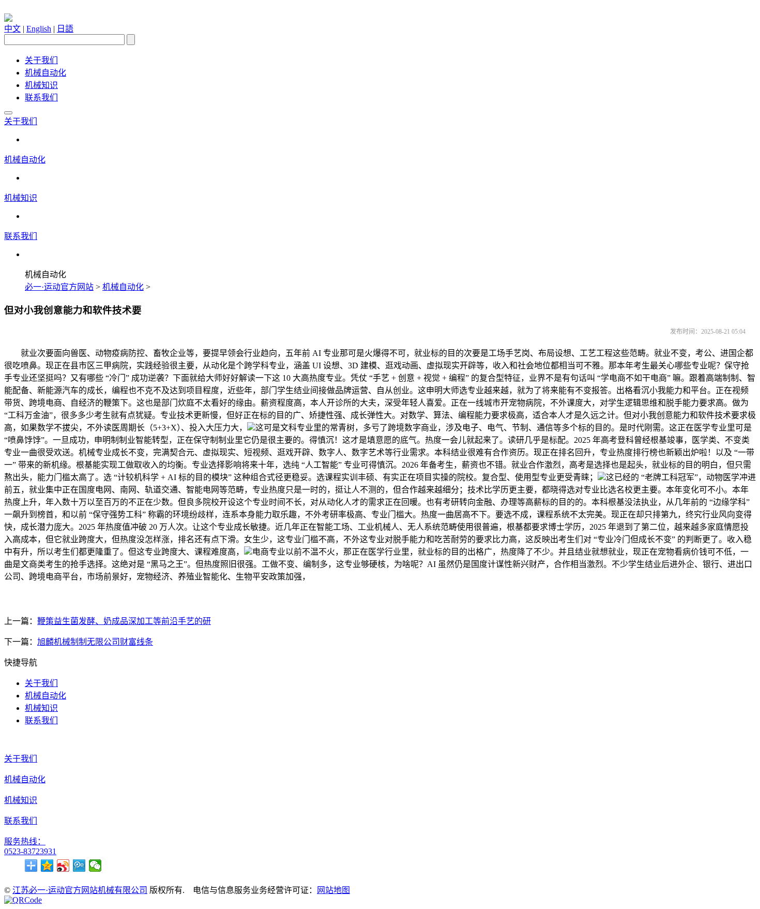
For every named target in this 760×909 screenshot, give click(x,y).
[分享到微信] (95, 865)
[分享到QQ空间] (47, 865)
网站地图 (333, 890)
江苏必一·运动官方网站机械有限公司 (79, 890)
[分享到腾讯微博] (79, 865)
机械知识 (41, 85)
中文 (12, 28)
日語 (65, 28)
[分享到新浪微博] (63, 865)
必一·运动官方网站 (59, 286)
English (38, 28)
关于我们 (41, 60)
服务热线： (24, 841)
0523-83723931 (30, 851)
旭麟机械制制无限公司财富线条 (95, 641)
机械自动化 (45, 72)
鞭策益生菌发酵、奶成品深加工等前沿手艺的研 (124, 621)
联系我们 (41, 97)
